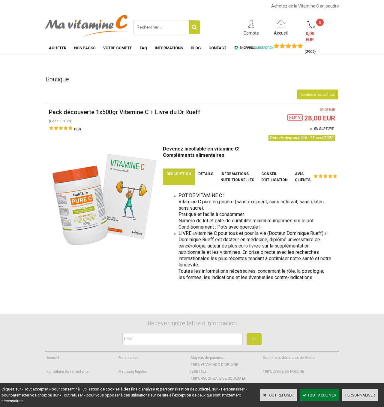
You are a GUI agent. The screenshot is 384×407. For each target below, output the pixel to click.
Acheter (57, 48)
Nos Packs (84, 48)
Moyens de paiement (208, 358)
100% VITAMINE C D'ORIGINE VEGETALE (213, 368)
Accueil (52, 358)
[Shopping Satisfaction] (253, 48)
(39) (77, 129)
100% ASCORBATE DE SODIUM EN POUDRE (218, 381)
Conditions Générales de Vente (289, 358)
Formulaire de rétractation (68, 371)
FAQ (143, 48)
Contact (217, 48)
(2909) (310, 51)
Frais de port (128, 358)
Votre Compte (117, 48)
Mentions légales (132, 371)
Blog (196, 48)
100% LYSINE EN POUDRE (283, 371)
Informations (169, 48)
